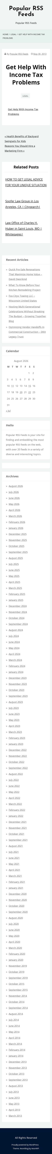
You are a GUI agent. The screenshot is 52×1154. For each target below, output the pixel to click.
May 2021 (14, 863)
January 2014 (16, 1055)
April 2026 (14, 510)
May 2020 (14, 935)
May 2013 (14, 1103)
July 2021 (14, 851)
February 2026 (17, 522)
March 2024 (15, 660)
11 (12, 385)
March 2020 (15, 947)
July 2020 (14, 923)
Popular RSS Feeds (26, 11)
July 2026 (14, 492)
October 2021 (16, 833)
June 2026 (14, 498)
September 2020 (18, 911)
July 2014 (14, 1019)
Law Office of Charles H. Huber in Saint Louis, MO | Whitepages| (23, 228)
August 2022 (16, 774)
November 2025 (18, 540)
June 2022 (14, 786)
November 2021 (18, 827)
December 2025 (18, 534)
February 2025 (17, 594)
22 (29, 392)
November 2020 (18, 899)
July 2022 (14, 780)
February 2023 (17, 738)
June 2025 (14, 570)
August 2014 (16, 1013)
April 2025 (14, 582)
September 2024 (18, 624)
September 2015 (18, 989)
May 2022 (14, 791)
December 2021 (18, 821)
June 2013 (14, 1097)
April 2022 (14, 797)
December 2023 (18, 678)
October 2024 (16, 618)
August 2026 (16, 486)
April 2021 (14, 869)
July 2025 (14, 564)
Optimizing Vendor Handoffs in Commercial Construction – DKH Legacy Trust (27, 331)
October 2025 (16, 546)
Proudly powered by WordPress (25, 1144)
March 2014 (15, 1043)
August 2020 (16, 917)
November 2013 (18, 1067)
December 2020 (18, 893)
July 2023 (14, 708)
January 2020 (16, 959)
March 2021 (15, 875)
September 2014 (18, 1007)
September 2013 (18, 1079)
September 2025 (18, 552)
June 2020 (14, 929)
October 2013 (16, 1073)
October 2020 (16, 905)
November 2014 (18, 995)
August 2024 (16, 630)
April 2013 (14, 1109)
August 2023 (16, 702)
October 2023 (16, 690)
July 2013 (14, 1091)
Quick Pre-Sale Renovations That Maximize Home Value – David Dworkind (25, 274)
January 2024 (16, 672)
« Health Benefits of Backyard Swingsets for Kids (22, 139)
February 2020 (17, 953)
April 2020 (14, 941)
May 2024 (14, 648)
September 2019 (18, 977)
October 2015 (16, 983)
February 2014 (17, 1049)
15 (29, 385)
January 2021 (16, 887)
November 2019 (18, 965)
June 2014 (14, 1025)
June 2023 (14, 714)
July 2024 (14, 636)
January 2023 (16, 744)
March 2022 (15, 803)
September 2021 (18, 839)
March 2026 (15, 516)
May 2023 (14, 720)
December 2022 (18, 750)
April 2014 (14, 1037)
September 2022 (18, 768)
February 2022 (17, 809)
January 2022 (16, 815)
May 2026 (14, 504)
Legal (25, 95)
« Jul (8, 410)
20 (21, 392)
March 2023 (15, 732)
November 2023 (18, 684)
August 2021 (16, 845)
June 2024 (14, 642)
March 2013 (15, 1115)
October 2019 (16, 971)
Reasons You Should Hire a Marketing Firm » (20, 148)
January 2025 (16, 600)
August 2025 (16, 558)
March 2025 (15, 588)
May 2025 (14, 576)
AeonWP (35, 1148)
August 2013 (16, 1085)
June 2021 (14, 857)
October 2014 (16, 1001)
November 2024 (18, 612)
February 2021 (17, 881)
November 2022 (18, 756)
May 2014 (14, 1031)
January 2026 (16, 528)
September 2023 (18, 696)
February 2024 (17, 666)
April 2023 (14, 726)
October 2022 (16, 762)
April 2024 (14, 654)
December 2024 (18, 606)
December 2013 (18, 1061)
